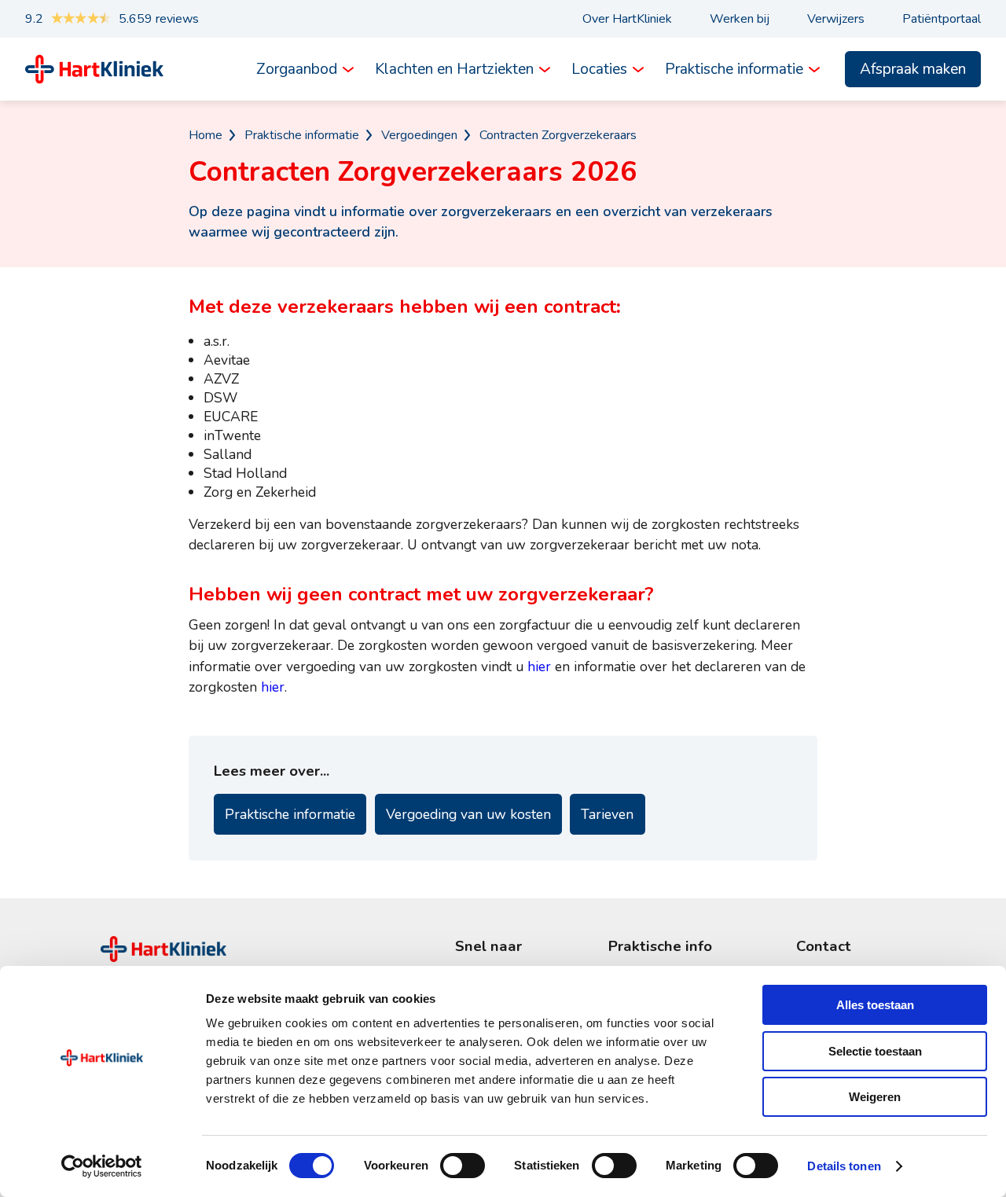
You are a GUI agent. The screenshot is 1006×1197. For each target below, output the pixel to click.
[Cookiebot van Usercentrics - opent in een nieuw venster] (102, 1166)
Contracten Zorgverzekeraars (558, 135)
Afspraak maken (913, 69)
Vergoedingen (419, 135)
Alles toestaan (875, 1005)
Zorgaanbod (296, 69)
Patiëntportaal (941, 19)
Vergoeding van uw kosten (468, 814)
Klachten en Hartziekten (454, 69)
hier (539, 666)
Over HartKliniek (627, 19)
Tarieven (607, 814)
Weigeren (875, 1096)
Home (205, 135)
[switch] (462, 1165)
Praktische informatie (734, 69)
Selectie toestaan (875, 1051)
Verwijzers (836, 19)
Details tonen (843, 1166)
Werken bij (739, 19)
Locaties (599, 69)
